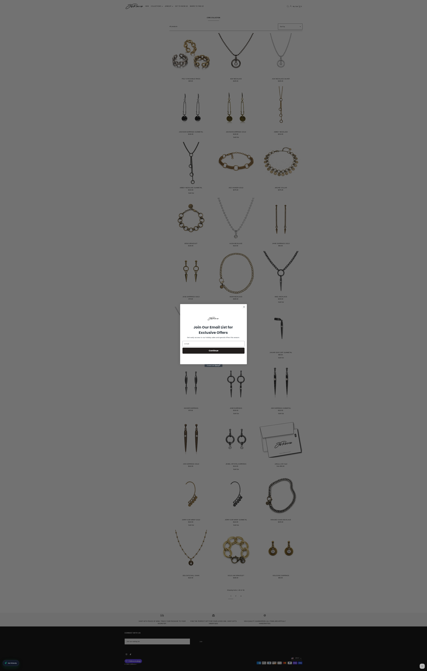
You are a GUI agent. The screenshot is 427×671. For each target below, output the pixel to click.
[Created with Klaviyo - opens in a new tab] (213, 365)
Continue (213, 350)
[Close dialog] (244, 307)
